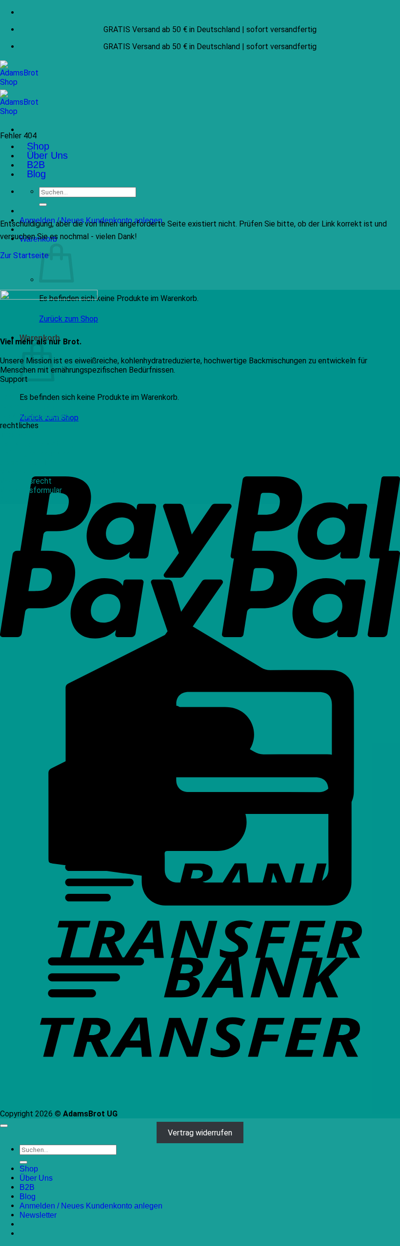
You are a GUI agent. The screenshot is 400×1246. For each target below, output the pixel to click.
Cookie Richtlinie (28, 462)
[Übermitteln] (43, 204)
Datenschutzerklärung (38, 444)
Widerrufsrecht (26, 481)
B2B (36, 164)
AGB (7, 499)
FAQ (7, 397)
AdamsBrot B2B (27, 407)
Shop (38, 146)
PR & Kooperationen (34, 416)
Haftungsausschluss (35, 453)
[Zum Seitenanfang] (4, 1125)
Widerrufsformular (31, 490)
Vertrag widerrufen (200, 1132)
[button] (38, 1215)
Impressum (19, 434)
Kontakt (14, 388)
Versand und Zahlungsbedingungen (59, 471)
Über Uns (47, 155)
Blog (36, 174)
